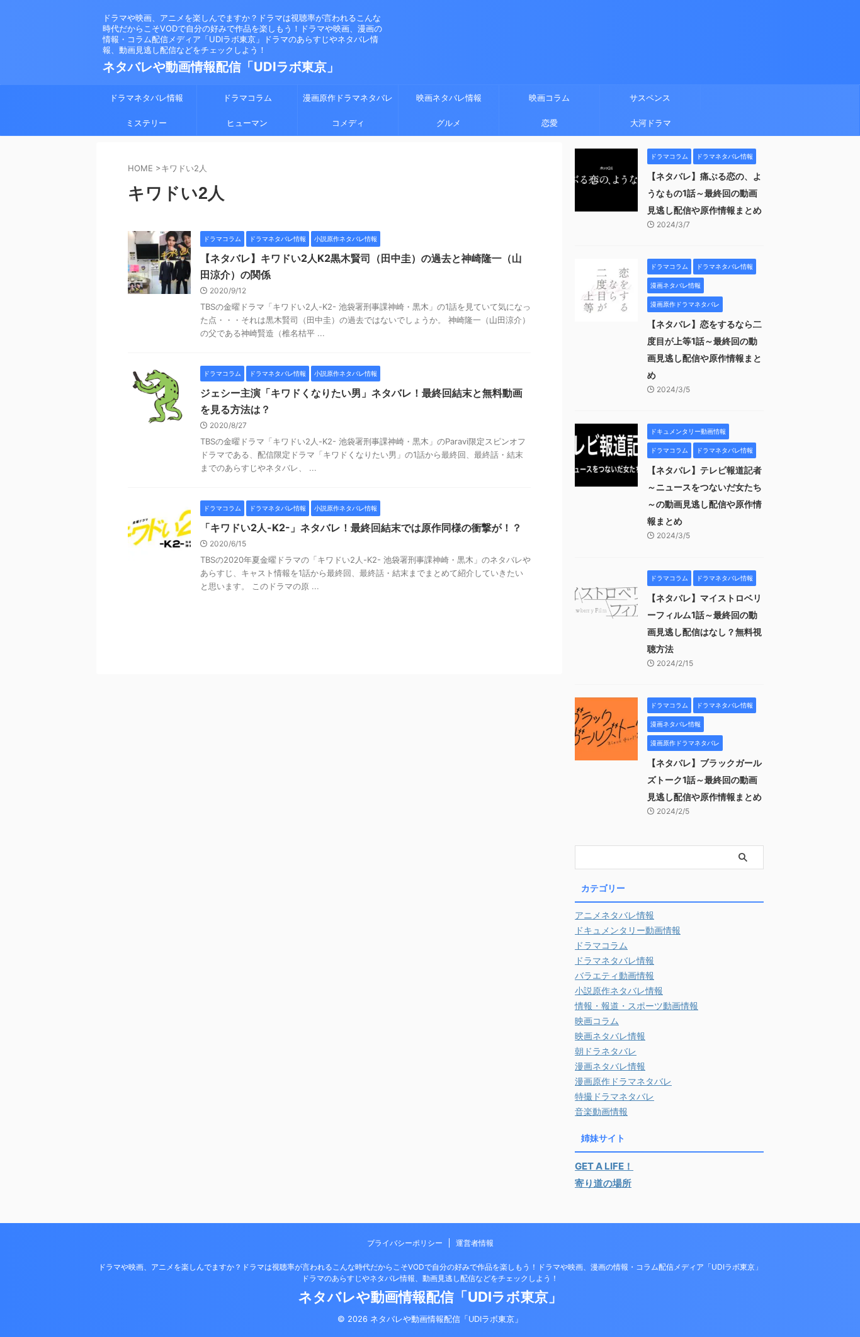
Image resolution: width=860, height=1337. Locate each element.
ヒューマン (247, 123)
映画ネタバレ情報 (449, 98)
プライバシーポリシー (405, 1243)
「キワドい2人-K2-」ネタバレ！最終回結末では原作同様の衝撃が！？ (361, 527)
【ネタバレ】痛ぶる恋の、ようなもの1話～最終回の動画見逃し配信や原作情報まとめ (704, 193)
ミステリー (146, 123)
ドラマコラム (247, 98)
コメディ (348, 123)
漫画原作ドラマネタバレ (348, 98)
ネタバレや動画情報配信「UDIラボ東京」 (221, 66)
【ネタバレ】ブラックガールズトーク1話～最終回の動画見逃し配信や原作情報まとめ (704, 779)
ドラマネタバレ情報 (146, 98)
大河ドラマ (650, 123)
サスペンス (650, 98)
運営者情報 (475, 1243)
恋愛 (549, 123)
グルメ (448, 123)
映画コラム (549, 98)
